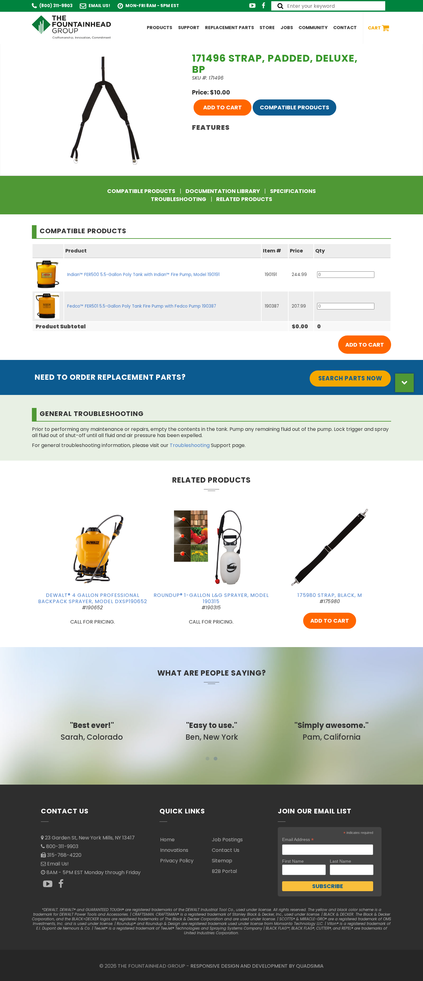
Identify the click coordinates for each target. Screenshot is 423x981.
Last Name (340, 861)
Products (159, 27)
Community (313, 27)
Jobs (287, 27)
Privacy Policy (177, 860)
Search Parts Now (350, 378)
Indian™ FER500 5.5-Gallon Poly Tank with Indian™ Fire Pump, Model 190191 (143, 275)
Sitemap (222, 860)
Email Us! (99, 6)
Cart (375, 27)
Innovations (174, 850)
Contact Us (225, 850)
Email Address (298, 840)
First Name (293, 861)
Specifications (293, 191)
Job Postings (227, 839)
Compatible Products (294, 107)
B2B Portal (224, 871)
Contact (345, 27)
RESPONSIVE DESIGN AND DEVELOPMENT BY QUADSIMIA (257, 966)
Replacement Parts (229, 27)
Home (167, 839)
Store (267, 27)
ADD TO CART (222, 107)
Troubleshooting (178, 199)
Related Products (244, 199)
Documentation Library (222, 191)
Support (188, 27)
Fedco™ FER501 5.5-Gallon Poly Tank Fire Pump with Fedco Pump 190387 (141, 306)
